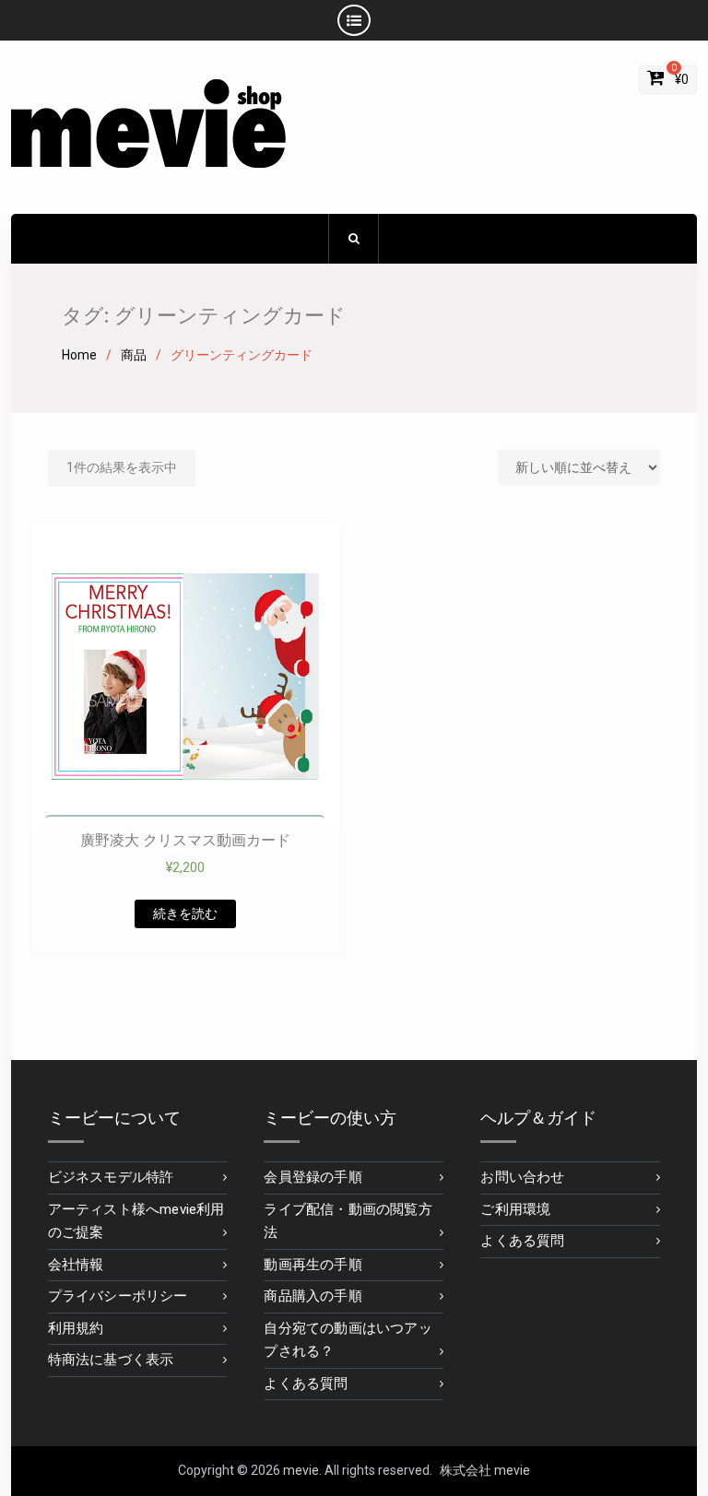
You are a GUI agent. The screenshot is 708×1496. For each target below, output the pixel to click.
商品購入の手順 (312, 1296)
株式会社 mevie (485, 1470)
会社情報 (76, 1264)
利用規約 (76, 1328)
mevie (301, 1470)
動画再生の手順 (312, 1264)
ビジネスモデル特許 (111, 1177)
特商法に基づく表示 (111, 1359)
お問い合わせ (522, 1177)
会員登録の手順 (312, 1177)
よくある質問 (306, 1383)
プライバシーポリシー (118, 1296)
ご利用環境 (515, 1209)
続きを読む (185, 913)
